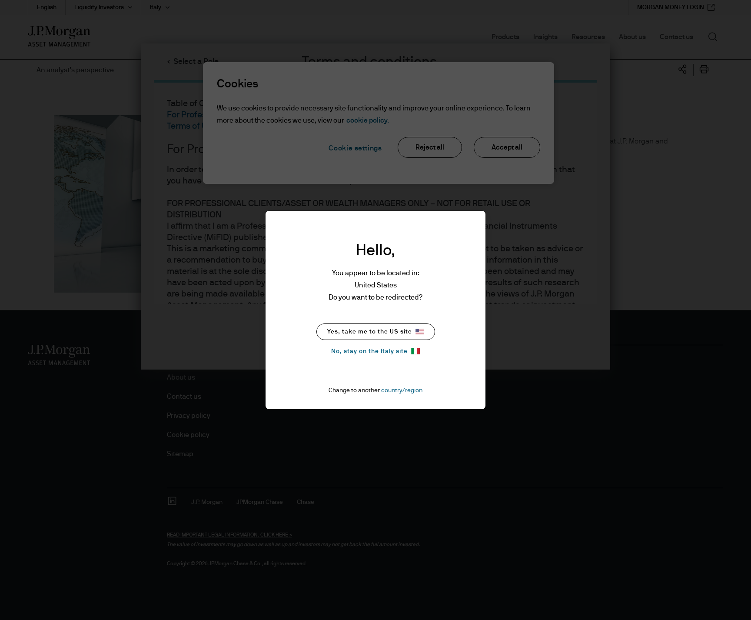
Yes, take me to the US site (369, 332)
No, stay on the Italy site (369, 351)
